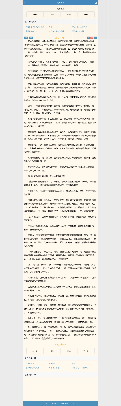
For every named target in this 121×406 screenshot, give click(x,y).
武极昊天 (52, 363)
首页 (47, 403)
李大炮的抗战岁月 (32, 367)
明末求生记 (30, 363)
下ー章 (86, 351)
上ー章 (34, 351)
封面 (69, 351)
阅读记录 (55, 403)
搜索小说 (64, 403)
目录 (52, 351)
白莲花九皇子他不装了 (80, 367)
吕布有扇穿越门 (54, 367)
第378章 (60, 2)
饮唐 (73, 363)
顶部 (73, 403)
